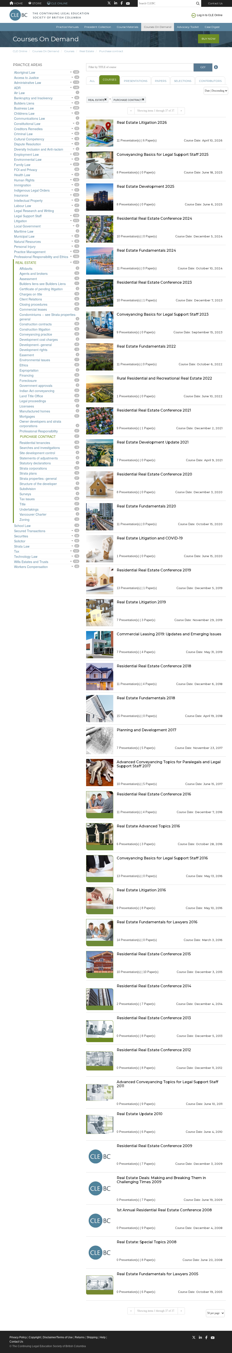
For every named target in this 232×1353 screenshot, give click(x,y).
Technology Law (25, 556)
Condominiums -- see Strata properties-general (47, 316)
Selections (182, 81)
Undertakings (29, 509)
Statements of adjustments (38, 458)
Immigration (22, 185)
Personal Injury (25, 246)
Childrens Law (24, 113)
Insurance (21, 195)
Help (103, 1337)
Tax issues (27, 499)
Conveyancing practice (35, 334)
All (92, 81)
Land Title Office (31, 396)
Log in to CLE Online (209, 15)
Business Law (24, 108)
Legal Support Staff (27, 216)
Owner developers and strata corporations (40, 423)
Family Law (22, 164)
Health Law (22, 175)
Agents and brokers (33, 273)
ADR (17, 87)
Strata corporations (33, 468)
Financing (26, 375)
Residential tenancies (34, 442)
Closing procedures (33, 304)
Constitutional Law (27, 123)
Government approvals (35, 385)
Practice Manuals (67, 27)
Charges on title (30, 294)
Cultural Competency (29, 139)
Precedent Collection (97, 27)
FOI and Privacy (25, 169)
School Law (22, 525)
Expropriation (29, 370)
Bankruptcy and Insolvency (33, 98)
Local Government (27, 226)
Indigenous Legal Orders (32, 190)
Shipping (92, 1337)
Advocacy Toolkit (188, 27)
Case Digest (212, 27)
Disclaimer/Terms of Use (58, 1337)
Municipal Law (24, 236)
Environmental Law (27, 159)
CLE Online (20, 51)
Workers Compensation (31, 566)
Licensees (26, 406)
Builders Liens (24, 103)
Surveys (25, 494)
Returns (80, 1337)
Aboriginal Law (24, 72)
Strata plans (28, 473)
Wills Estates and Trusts (31, 561)
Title (22, 504)
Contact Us (215, 3)
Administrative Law (27, 82)
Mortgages (27, 416)
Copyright (35, 1337)
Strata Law (21, 546)
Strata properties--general (38, 478)
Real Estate (87, 51)
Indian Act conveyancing (36, 390)
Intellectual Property (28, 200)
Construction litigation (34, 329)
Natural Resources (27, 241)
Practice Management (30, 251)
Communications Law (29, 118)
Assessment (28, 278)
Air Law (19, 92)
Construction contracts (35, 324)
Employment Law (26, 154)
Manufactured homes (34, 411)
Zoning (24, 519)
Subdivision (27, 488)
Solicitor (19, 541)
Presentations (135, 81)
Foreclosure (28, 380)
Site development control (37, 453)
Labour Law (22, 205)
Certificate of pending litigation (41, 289)
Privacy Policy (18, 1337)
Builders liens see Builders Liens (42, 283)
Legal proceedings (32, 401)
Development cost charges (38, 339)
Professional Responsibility (38, 431)
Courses (69, 51)
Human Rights (24, 180)
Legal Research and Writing (34, 210)
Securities (21, 536)
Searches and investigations (39, 447)
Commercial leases (33, 309)
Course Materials (127, 27)
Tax (16, 551)
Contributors (210, 81)
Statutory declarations (35, 463)
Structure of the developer (38, 483)
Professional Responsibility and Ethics (41, 256)
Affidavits (25, 268)
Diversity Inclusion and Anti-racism (38, 149)
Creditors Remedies (28, 129)
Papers (160, 81)
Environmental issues (34, 360)
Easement (26, 355)
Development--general (35, 344)
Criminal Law (23, 134)
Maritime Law (23, 231)
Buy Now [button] (208, 38)
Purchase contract (111, 51)
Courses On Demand (157, 27)
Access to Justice (26, 77)
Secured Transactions (29, 531)
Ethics (23, 365)
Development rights (33, 349)
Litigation (20, 221)
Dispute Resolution (27, 144)
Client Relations (30, 299)
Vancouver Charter (32, 514)
